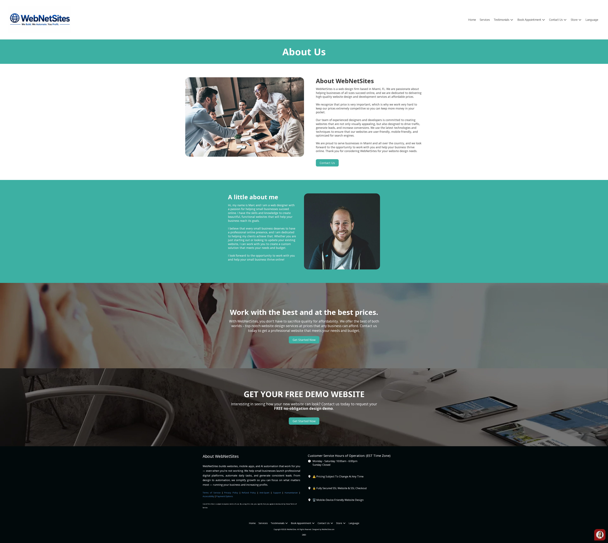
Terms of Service (212, 492)
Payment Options (224, 496)
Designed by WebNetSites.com (323, 529)
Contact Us (327, 163)
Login (304, 534)
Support (277, 492)
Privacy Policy (231, 492)
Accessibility (208, 496)
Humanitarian (291, 492)
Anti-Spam (264, 492)
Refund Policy (249, 492)
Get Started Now (304, 340)
